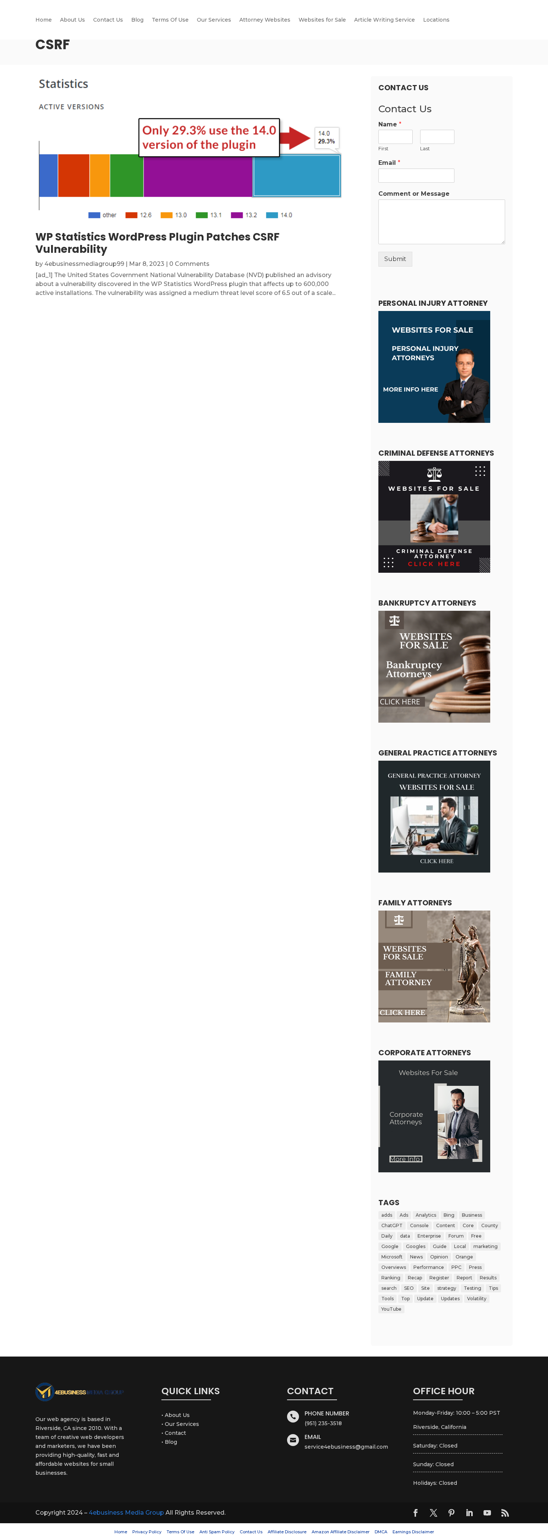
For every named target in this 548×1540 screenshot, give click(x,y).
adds (386, 1215)
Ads (404, 1215)
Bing (449, 1215)
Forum (456, 1236)
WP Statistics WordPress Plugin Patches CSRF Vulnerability (157, 243)
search (389, 1288)
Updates (450, 1298)
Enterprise (429, 1236)
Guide (440, 1246)
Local (460, 1246)
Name (389, 124)
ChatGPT (392, 1225)
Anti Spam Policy (216, 1531)
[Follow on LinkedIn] (469, 1512)
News (416, 1257)
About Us (72, 20)
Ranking (390, 1277)
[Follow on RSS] (505, 1512)
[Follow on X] (433, 1512)
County (489, 1225)
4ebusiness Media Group (126, 1512)
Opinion (439, 1257)
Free (476, 1236)
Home (43, 20)
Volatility (476, 1298)
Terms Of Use (170, 20)
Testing (472, 1288)
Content (445, 1225)
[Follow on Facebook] (415, 1512)
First (383, 148)
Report (464, 1277)
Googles (415, 1246)
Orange (464, 1257)
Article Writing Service (384, 20)
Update (425, 1298)
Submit (395, 259)
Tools (387, 1298)
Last (425, 148)
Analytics (426, 1215)
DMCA (381, 1531)
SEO (409, 1288)
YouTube (391, 1309)
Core (468, 1225)
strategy (446, 1288)
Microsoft (392, 1257)
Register (439, 1277)
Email (389, 162)
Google (390, 1246)
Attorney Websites (264, 20)
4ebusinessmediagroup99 (84, 263)
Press (475, 1267)
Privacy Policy (146, 1531)
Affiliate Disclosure (287, 1531)
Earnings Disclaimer (413, 1531)
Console (419, 1225)
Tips (493, 1288)
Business (472, 1215)
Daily (387, 1236)
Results (488, 1277)
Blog (137, 20)
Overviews (393, 1267)
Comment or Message (414, 193)
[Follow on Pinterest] (451, 1512)
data (405, 1236)
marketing (485, 1246)
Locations (436, 20)
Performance (428, 1267)
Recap (415, 1277)
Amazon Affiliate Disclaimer (340, 1531)
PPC (456, 1267)
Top (405, 1298)
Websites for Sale (322, 20)
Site (425, 1288)
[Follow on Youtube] (487, 1512)
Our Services (214, 20)
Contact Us (108, 20)
